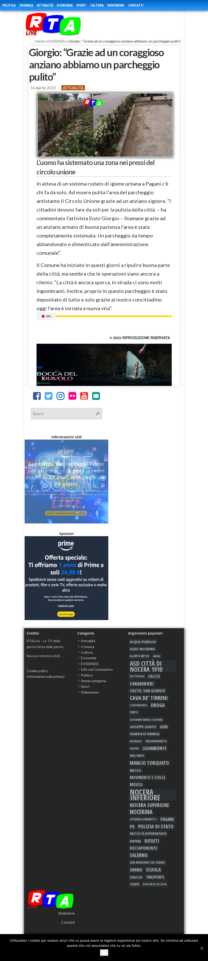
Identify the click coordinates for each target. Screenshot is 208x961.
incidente (136, 741)
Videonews (115, 5)
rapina (135, 841)
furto (134, 712)
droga (158, 705)
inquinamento (156, 741)
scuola (153, 870)
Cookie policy (37, 671)
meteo (135, 770)
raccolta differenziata (148, 833)
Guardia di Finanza (144, 733)
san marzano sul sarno (147, 862)
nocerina (141, 812)
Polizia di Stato (156, 826)
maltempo (137, 756)
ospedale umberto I (143, 819)
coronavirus (138, 705)
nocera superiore (149, 805)
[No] (201, 948)
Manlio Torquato (149, 763)
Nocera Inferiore (145, 795)
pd (132, 826)
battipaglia (137, 676)
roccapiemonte (143, 848)
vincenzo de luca (154, 884)
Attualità (45, 5)
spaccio (136, 877)
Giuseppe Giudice (143, 726)
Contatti (136, 5)
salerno (139, 855)
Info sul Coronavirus (97, 669)
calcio (154, 676)
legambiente (154, 748)
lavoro (134, 748)
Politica (8, 5)
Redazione (66, 913)
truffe (134, 884)
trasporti (155, 877)
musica (136, 784)
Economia (65, 5)
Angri (156, 656)
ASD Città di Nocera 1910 (146, 666)
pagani (167, 819)
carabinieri (142, 684)
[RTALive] (62, 24)
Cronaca (26, 5)
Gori (164, 727)
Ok (104, 953)
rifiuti (152, 841)
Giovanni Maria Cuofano (146, 720)
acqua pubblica (143, 641)
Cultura (96, 5)
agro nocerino (142, 649)
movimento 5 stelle (147, 777)
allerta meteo (139, 656)
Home (39, 41)
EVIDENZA (56, 41)
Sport (81, 5)
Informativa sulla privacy (46, 676)
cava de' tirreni (149, 698)
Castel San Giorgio (147, 691)
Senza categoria (93, 681)
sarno (136, 870)
